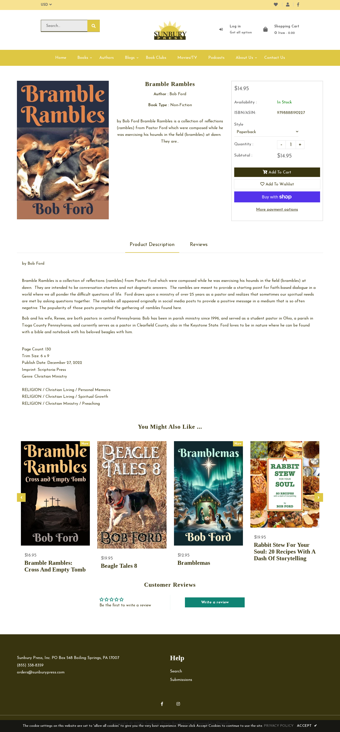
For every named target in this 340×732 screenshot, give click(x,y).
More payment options (277, 210)
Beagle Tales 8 (119, 566)
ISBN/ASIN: (245, 113)
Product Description (152, 244)
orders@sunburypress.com (40, 672)
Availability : (245, 102)
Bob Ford (36, 264)
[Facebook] (298, 5)
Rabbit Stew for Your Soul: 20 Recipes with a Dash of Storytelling (284, 552)
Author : (161, 94)
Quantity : (243, 144)
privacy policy (278, 726)
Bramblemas (193, 563)
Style (238, 125)
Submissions (181, 680)
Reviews (199, 244)
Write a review (215, 602)
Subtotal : (243, 156)
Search (176, 671)
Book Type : (158, 105)
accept (307, 726)
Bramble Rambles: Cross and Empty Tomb (55, 566)
